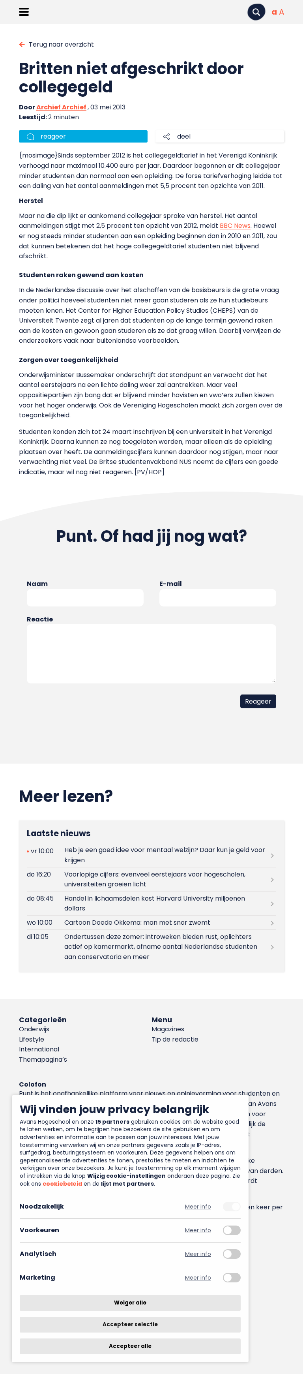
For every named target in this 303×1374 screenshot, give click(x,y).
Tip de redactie (175, 1039)
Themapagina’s (43, 1059)
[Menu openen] (24, 12)
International (39, 1049)
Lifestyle (31, 1039)
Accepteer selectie (130, 1324)
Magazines (168, 1029)
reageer (53, 136)
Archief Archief (61, 107)
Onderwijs (34, 1029)
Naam (37, 583)
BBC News (235, 225)
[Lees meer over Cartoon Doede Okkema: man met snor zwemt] (151, 922)
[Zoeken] (256, 12)
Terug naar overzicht (61, 44)
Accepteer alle (130, 1346)
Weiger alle (130, 1302)
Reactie (40, 619)
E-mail (170, 583)
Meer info (198, 1207)
